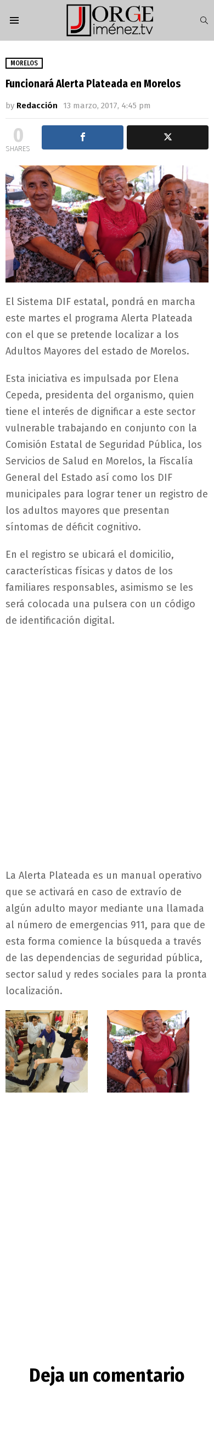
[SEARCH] (204, 20)
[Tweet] (168, 137)
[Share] (82, 137)
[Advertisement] (107, 747)
